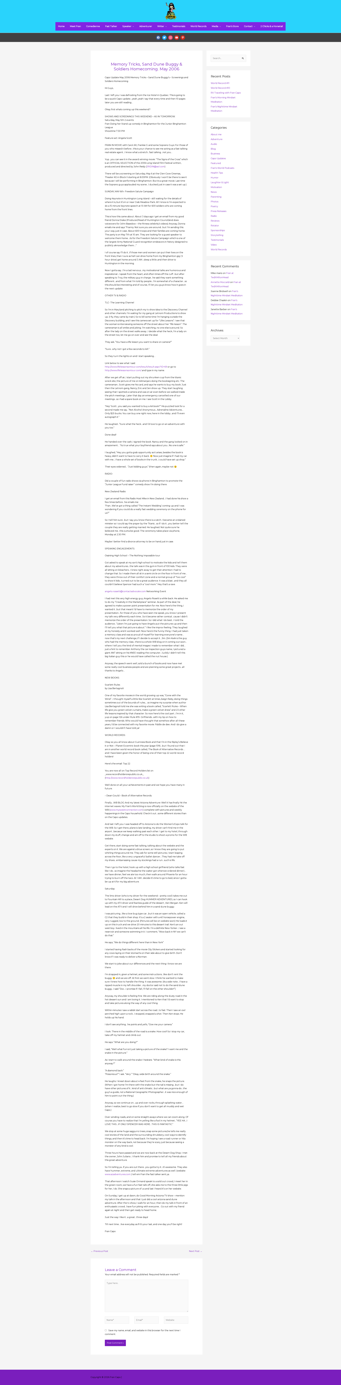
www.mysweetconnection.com (126, 810)
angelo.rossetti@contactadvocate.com (125, 591)
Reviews (215, 221)
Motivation (216, 187)
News (214, 192)
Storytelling (217, 235)
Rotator (215, 225)
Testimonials (217, 240)
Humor (214, 177)
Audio (214, 144)
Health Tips (217, 173)
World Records (219, 249)
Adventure (216, 139)
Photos (214, 201)
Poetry (214, 206)
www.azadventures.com (118, 1174)
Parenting (216, 197)
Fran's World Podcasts (222, 168)
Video (214, 245)
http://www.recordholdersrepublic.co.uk (127, 778)
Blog (213, 149)
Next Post (195, 1251)
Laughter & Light (220, 182)
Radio (214, 216)
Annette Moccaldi (220, 282)
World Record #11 (220, 83)
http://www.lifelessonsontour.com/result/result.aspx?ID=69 (136, 367)
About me (216, 134)
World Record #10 (220, 88)
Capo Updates (218, 158)
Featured (216, 163)
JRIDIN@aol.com (156, 166)
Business (215, 153)
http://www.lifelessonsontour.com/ (123, 370)
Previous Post (99, 1251)
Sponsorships (218, 230)
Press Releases (218, 211)
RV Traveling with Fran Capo (226, 93)
